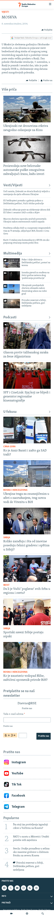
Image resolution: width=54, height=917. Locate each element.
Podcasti (9, 317)
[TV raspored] (36, 888)
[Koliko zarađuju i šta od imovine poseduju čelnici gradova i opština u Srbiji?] (27, 521)
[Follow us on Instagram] (23, 888)
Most (6, 585)
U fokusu (10, 412)
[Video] (11, 913)
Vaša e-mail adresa (14, 714)
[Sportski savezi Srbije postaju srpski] (27, 612)
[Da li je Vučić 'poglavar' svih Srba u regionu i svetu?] (27, 568)
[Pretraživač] (42, 913)
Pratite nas (43, 736)
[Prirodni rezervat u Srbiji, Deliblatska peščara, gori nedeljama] (11, 303)
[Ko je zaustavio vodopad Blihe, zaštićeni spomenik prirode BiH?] (27, 655)
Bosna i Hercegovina (15, 490)
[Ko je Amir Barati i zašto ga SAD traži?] (27, 430)
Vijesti (5, 12)
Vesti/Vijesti (12, 185)
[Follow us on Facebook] (4, 888)
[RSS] (30, 888)
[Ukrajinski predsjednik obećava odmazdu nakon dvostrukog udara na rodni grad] (11, 288)
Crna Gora (9, 446)
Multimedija (12, 253)
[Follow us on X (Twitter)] (10, 888)
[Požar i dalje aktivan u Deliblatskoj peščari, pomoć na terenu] (11, 263)
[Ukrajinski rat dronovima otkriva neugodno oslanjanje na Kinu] (27, 109)
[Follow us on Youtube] (17, 888)
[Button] (46, 30)
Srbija (6, 537)
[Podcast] (27, 913)
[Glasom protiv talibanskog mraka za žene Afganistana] (27, 335)
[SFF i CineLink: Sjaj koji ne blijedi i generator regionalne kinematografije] (27, 375)
